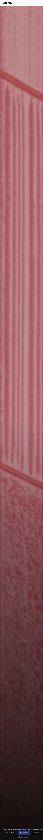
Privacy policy (23, 837)
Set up (36, 833)
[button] (39, 3)
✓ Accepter (24, 833)
